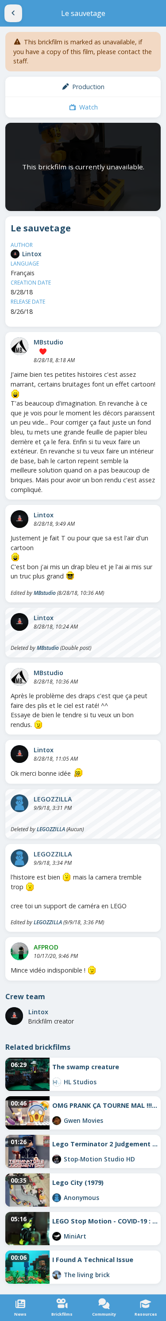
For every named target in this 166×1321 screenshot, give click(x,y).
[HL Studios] (56, 1082)
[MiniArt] (56, 1236)
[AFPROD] (19, 951)
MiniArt (75, 1236)
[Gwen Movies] (56, 1120)
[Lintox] (15, 254)
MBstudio (48, 342)
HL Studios (80, 1082)
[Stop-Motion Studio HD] (56, 1159)
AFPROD (46, 947)
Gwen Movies (83, 1120)
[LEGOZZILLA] (19, 803)
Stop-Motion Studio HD (99, 1159)
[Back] (13, 13)
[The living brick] (56, 1274)
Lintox (31, 254)
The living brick (87, 1274)
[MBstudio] (19, 346)
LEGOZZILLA (53, 799)
